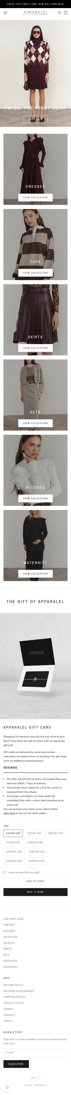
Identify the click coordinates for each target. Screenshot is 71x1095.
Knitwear (10, 961)
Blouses (9, 931)
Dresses (9, 925)
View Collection (35, 272)
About (8, 1021)
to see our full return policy (25, 813)
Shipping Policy (14, 997)
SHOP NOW (35, 119)
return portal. (50, 809)
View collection (35, 197)
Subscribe (16, 1063)
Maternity (10, 967)
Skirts (7, 949)
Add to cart (36, 881)
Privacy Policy (13, 1003)
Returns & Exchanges (18, 991)
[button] (35, 768)
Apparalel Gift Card (27, 727)
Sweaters (10, 937)
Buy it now (35, 891)
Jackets (8, 943)
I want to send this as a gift (23, 872)
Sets (6, 955)
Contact (9, 1015)
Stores (8, 1009)
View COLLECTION (35, 573)
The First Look (13, 919)
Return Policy (13, 985)
